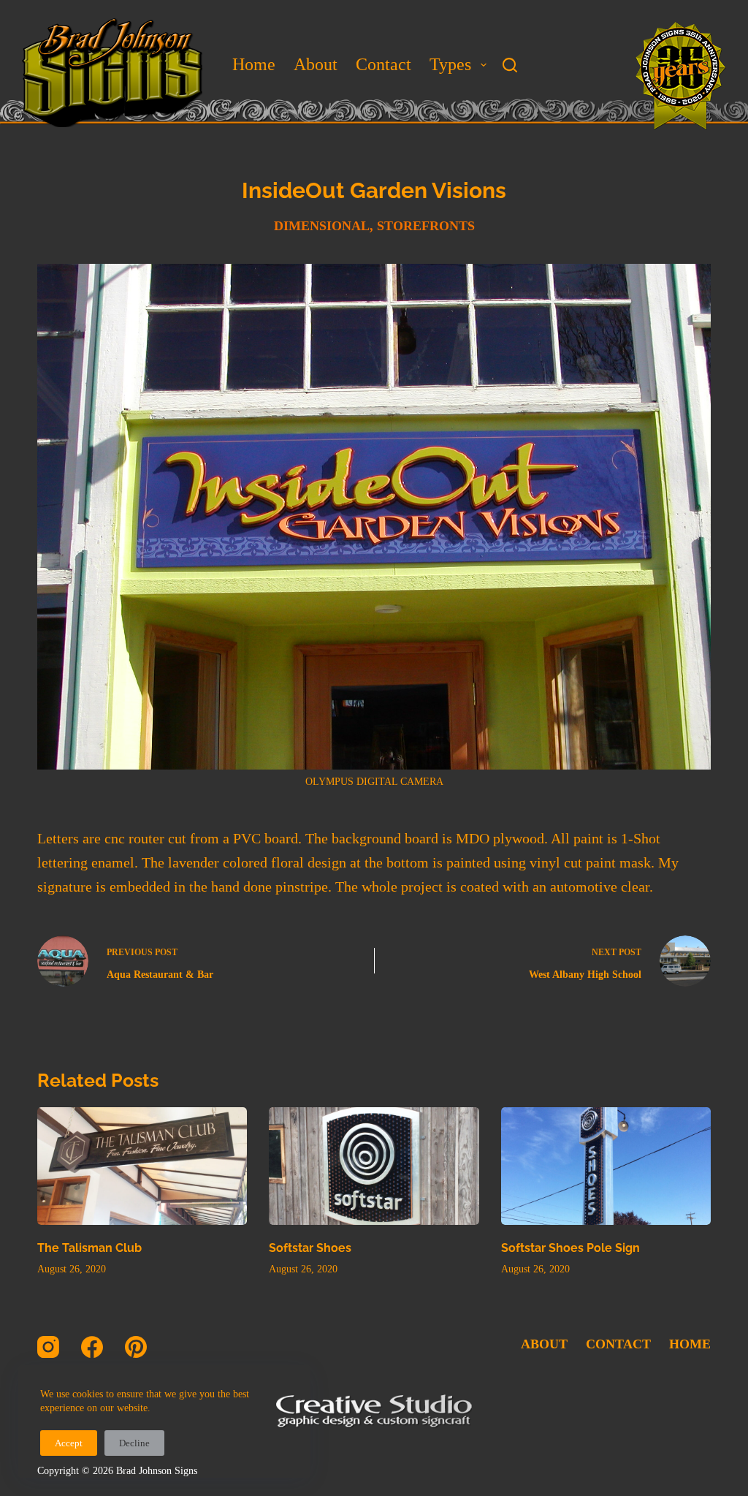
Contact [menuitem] (383, 64)
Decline (134, 1443)
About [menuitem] (315, 64)
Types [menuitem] (450, 64)
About (544, 1344)
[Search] (510, 65)
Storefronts (426, 226)
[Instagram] (48, 1347)
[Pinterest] (136, 1347)
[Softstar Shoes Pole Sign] (606, 1166)
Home (690, 1344)
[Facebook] (92, 1347)
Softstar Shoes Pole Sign (570, 1248)
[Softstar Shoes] (373, 1166)
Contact (618, 1344)
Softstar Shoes (310, 1248)
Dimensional (322, 226)
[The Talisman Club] (142, 1166)
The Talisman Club (89, 1248)
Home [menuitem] (253, 64)
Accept (69, 1443)
